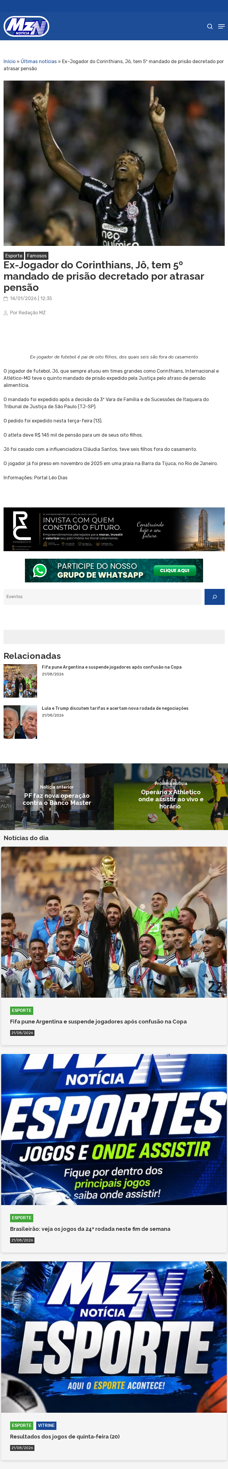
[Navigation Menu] (221, 26)
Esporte (13, 256)
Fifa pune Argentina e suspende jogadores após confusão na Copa (112, 667)
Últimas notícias (39, 61)
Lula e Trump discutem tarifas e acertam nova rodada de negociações (115, 708)
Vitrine (46, 1425)
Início (9, 61)
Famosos (37, 256)
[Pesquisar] (215, 597)
